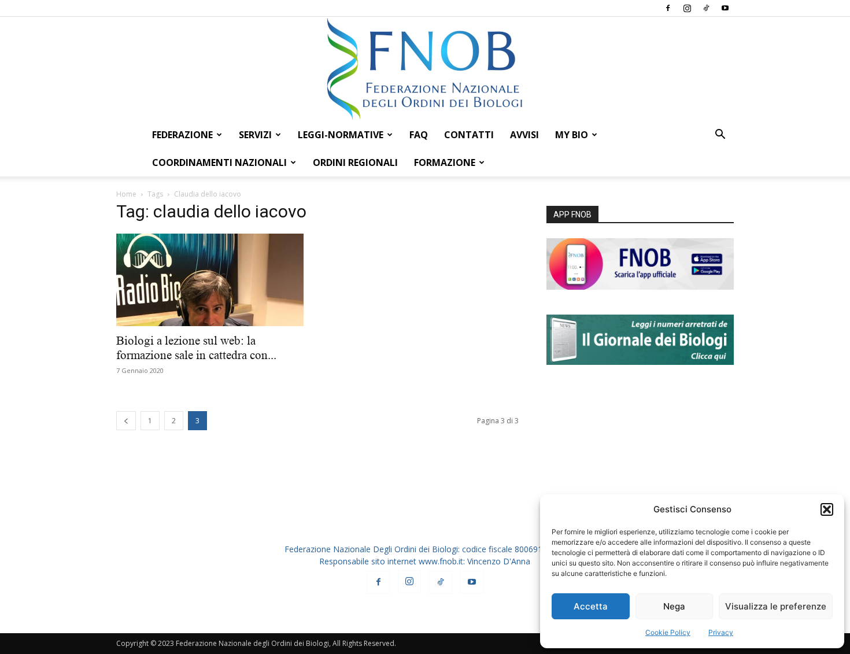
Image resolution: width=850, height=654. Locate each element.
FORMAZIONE (444, 162)
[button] (827, 509)
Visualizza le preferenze (775, 606)
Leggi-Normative (340, 134)
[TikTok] (706, 8)
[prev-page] (126, 420)
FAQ (418, 134)
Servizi (255, 134)
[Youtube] (725, 8)
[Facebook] (668, 8)
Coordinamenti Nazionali (219, 162)
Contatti (469, 134)
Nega (674, 606)
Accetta (591, 606)
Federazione (182, 134)
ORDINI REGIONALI (355, 162)
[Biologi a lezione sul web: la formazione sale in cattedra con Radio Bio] (210, 280)
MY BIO (571, 134)
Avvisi (524, 134)
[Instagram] (687, 8)
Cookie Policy (667, 632)
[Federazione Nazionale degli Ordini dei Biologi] (425, 69)
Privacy (720, 632)
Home (126, 194)
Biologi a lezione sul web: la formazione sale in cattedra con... (196, 348)
